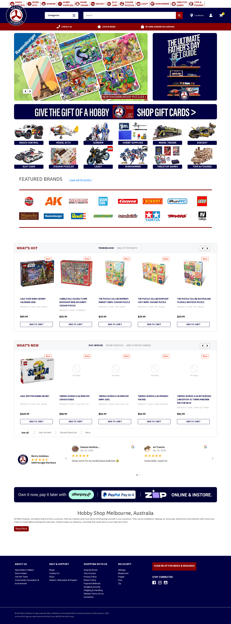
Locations (199, 15)
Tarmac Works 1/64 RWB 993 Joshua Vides (74, 398)
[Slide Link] (81, 67)
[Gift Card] (115, 111)
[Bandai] (103, 201)
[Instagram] (160, 583)
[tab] (106, 248)
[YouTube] (165, 583)
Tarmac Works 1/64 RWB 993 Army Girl (114, 398)
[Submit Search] (179, 15)
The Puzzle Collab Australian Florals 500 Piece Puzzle (194, 300)
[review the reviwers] (132, 447)
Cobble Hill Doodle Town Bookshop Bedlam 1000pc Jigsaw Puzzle (73, 302)
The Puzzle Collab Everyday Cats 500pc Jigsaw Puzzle (153, 300)
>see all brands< (80, 180)
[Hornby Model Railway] (152, 201)
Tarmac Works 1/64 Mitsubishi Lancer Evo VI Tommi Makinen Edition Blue (194, 399)
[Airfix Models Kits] (29, 201)
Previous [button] (25, 91)
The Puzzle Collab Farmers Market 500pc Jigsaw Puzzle (114, 300)
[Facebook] (154, 583)
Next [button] (30, 91)
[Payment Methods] (115, 494)
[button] (61, 15)
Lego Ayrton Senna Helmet (34, 396)
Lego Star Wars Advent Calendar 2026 (33, 300)
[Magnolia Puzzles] (29, 216)
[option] (64, 26)
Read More (21, 528)
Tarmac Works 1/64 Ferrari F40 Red (153, 398)
